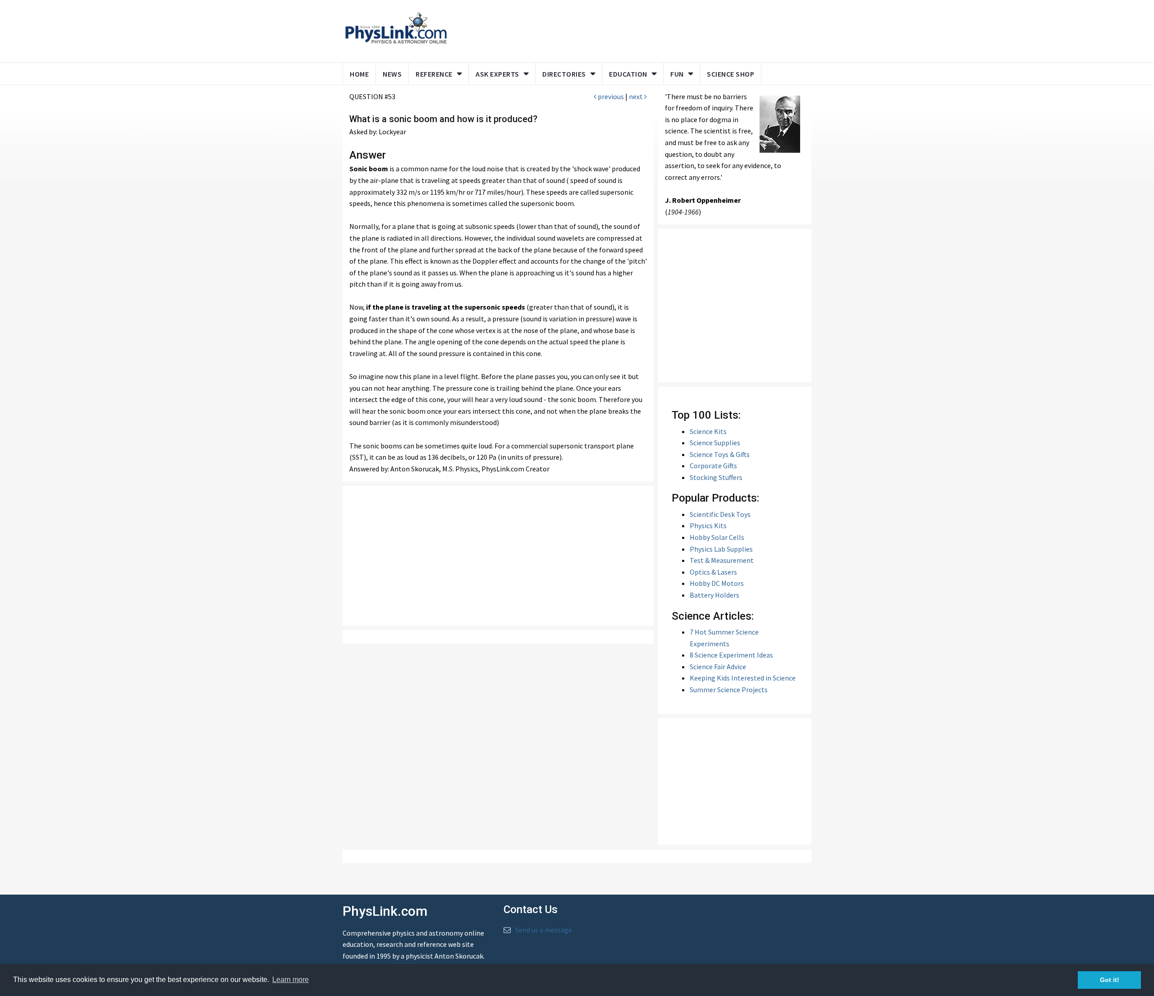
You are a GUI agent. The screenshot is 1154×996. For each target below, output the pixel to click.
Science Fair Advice (718, 666)
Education (628, 73)
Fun (677, 73)
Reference (434, 73)
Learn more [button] (290, 979)
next (636, 96)
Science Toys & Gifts (720, 454)
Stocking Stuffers (716, 477)
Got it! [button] (1109, 979)
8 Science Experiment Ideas (731, 654)
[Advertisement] (627, 29)
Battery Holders (714, 594)
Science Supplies (715, 442)
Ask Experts (497, 73)
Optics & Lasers (713, 571)
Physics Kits (708, 525)
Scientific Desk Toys (720, 514)
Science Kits (708, 431)
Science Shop (730, 73)
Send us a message (543, 929)
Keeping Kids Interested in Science (743, 677)
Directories (564, 73)
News (392, 73)
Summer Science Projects (729, 689)
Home (359, 73)
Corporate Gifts (713, 465)
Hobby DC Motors (717, 583)
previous (610, 96)
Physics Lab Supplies (721, 548)
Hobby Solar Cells (717, 537)
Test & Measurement (722, 560)
